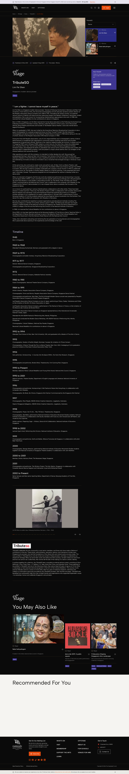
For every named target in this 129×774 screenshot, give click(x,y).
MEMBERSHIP (61, 749)
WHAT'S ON (61, 741)
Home (14, 14)
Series (25, 14)
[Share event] (114, 62)
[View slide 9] (35, 534)
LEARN (59, 756)
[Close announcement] (115, 2)
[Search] (91, 7)
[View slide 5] (24, 534)
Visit (33, 8)
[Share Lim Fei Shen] (115, 32)
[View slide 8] (32, 534)
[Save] (95, 7)
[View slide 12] (43, 534)
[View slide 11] (40, 534)
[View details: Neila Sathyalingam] (38, 637)
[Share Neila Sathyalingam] (115, 46)
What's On (25, 8)
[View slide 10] (38, 534)
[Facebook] (33, 760)
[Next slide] (79, 534)
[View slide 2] (16, 534)
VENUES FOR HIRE (84, 752)
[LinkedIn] (45, 760)
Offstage (41, 8)
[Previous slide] (75, 534)
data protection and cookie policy (63, 772)
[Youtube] (39, 760)
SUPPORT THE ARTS (64, 752)
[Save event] (111, 62)
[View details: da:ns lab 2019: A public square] (77, 646)
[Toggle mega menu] (114, 8)
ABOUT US (81, 745)
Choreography (97, 87)
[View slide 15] (51, 534)
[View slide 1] (14, 534)
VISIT (58, 745)
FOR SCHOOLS (83, 749)
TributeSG (32, 14)
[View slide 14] (48, 534)
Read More (92, 2)
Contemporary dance (106, 84)
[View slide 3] (19, 534)
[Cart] (98, 7)
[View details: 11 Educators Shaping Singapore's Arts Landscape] (103, 646)
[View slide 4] (22, 534)
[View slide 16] (54, 534)
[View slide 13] (46, 534)
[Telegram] (42, 760)
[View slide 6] (27, 534)
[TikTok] (36, 760)
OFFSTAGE (82, 741)
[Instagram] (30, 760)
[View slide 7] (30, 534)
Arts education (97, 84)
